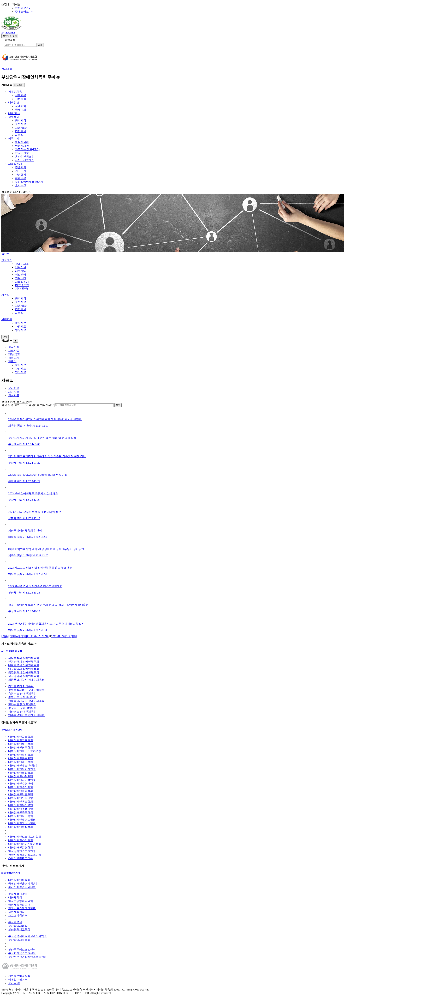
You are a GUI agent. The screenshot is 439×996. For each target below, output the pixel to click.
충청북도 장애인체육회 (22, 693)
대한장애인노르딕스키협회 (24, 836)
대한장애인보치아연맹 (22, 769)
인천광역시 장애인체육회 (23, 661)
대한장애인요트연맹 (20, 798)
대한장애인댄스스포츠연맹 (24, 751)
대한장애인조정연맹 (20, 808)
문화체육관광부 (17, 893)
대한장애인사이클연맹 (22, 780)
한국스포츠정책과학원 (22, 908)
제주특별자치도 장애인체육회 (26, 715)
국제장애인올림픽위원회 (23, 883)
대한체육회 (15, 897)
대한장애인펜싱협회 (20, 826)
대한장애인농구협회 (20, 743)
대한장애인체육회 (19, 880)
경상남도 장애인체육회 (22, 711)
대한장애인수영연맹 (20, 783)
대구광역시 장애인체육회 (23, 668)
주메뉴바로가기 (24, 11)
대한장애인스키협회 (20, 840)
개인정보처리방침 (19, 976)
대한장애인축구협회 (20, 812)
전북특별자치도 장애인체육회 (26, 700)
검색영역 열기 (10, 36)
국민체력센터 (16, 911)
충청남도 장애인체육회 (22, 697)
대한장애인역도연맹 (20, 794)
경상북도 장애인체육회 (22, 708)
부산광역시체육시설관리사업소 (27, 936)
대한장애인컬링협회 (20, 847)
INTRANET (8, 32)
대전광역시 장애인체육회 (23, 665)
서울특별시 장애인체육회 (23, 658)
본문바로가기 (23, 8)
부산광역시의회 (17, 925)
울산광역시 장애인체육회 (23, 676)
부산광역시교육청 (19, 929)
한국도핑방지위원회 (20, 901)
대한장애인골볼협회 (20, 736)
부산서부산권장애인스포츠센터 (27, 956)
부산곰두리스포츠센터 (22, 949)
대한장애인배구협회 (20, 761)
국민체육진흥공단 (19, 904)
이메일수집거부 (17, 979)
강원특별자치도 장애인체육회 (26, 690)
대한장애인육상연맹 (20, 805)
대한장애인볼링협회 (20, 772)
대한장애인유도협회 (20, 801)
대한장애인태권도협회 (22, 819)
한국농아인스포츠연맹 (22, 851)
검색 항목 (7, 405)
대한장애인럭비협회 (20, 754)
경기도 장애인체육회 (21, 686)
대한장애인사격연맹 (20, 776)
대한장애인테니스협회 (22, 823)
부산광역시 (15, 922)
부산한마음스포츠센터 (22, 953)
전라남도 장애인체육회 (22, 704)
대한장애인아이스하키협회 (24, 843)
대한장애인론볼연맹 (20, 758)
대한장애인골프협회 (20, 740)
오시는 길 (14, 983)
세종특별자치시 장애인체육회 (26, 679)
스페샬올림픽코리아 (20, 858)
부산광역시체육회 (19, 939)
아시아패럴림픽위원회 (22, 887)
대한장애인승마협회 (20, 787)
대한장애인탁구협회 (20, 816)
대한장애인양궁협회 (20, 790)
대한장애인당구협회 (20, 747)
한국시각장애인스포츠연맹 (24, 854)
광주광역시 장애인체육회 (23, 672)
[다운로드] (11, 29)
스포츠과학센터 (17, 915)
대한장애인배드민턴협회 (23, 765)
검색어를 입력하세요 (41, 405)
